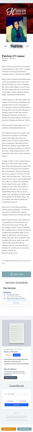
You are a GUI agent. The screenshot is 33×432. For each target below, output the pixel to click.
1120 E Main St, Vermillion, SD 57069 (16, 300)
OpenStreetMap (18, 420)
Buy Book (16, 355)
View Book (8, 355)
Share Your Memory (10, 377)
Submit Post (16, 404)
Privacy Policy (12, 417)
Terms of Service (21, 417)
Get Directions (16, 303)
